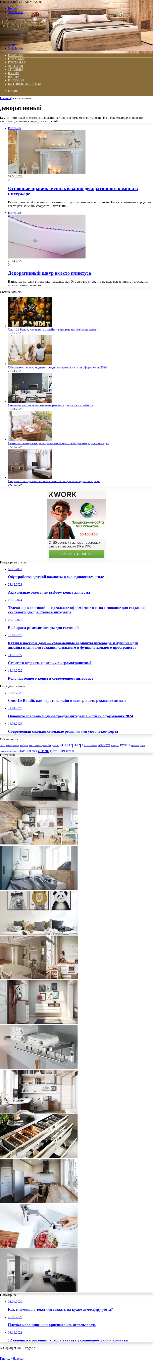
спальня (25, 750)
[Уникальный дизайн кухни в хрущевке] (39, 1202)
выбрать (24, 745)
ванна (9, 745)
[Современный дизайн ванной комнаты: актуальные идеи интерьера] (30, 477)
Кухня (13, 73)
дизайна (55, 745)
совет (15, 751)
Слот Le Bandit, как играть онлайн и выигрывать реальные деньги (53, 329)
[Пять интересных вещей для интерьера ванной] (39, 1067)
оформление (6, 751)
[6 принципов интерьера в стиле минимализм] (39, 1291)
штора (70, 750)
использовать (90, 745)
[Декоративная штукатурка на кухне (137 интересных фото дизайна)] (39, 978)
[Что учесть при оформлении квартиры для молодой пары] (39, 844)
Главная (5, 98)
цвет (61, 750)
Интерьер (16, 80)
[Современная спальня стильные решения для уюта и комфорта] (30, 401)
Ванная (15, 76)
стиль (43, 750)
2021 (2, 745)
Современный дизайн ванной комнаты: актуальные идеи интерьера (54, 481)
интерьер (71, 744)
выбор (16, 745)
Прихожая (17, 58)
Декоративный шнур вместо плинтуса (49, 273)
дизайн (46, 745)
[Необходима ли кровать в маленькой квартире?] (39, 889)
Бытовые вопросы (24, 84)
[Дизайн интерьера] (22, 38)
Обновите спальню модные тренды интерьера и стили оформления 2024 (57, 367)
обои (142, 745)
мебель (135, 745)
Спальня (16, 69)
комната (104, 745)
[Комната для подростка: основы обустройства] (39, 1112)
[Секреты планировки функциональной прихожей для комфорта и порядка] (30, 439)
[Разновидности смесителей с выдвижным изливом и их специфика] (39, 1246)
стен (34, 750)
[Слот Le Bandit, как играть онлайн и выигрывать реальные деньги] (30, 326)
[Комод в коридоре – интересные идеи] (39, 1023)
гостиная (35, 745)
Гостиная (17, 62)
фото (54, 751)
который (115, 745)
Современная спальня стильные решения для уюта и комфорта (50, 405)
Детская (15, 66)
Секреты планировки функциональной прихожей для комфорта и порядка (58, 443)
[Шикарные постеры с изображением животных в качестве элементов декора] (39, 933)
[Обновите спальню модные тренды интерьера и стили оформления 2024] (30, 363)
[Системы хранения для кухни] (39, 1157)
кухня (125, 745)
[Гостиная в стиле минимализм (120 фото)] (39, 799)
